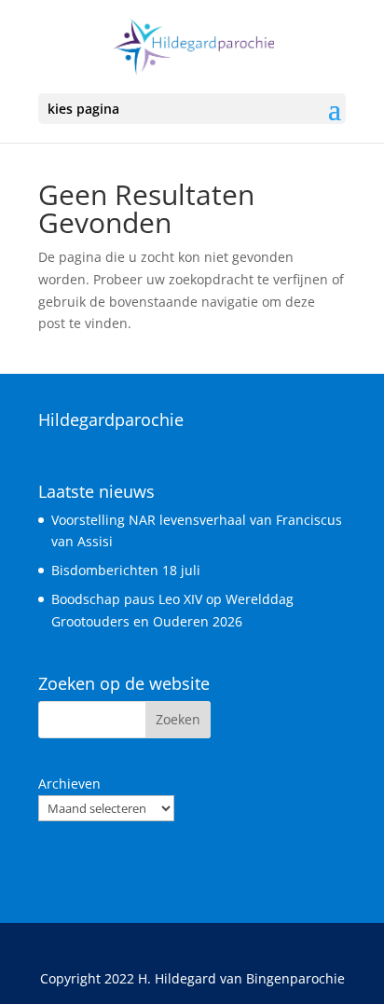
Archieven (69, 783)
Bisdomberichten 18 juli (125, 570)
